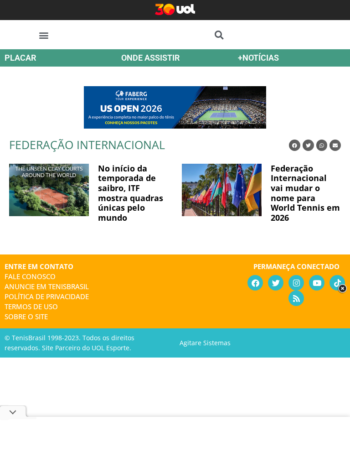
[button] (43, 34)
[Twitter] (275, 283)
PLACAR (20, 57)
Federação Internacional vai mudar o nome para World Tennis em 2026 (305, 193)
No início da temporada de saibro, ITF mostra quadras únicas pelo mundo (130, 193)
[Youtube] (316, 283)
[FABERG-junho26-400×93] (175, 125)
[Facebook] (255, 283)
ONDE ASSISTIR (150, 57)
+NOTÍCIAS (258, 57)
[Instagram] (296, 283)
